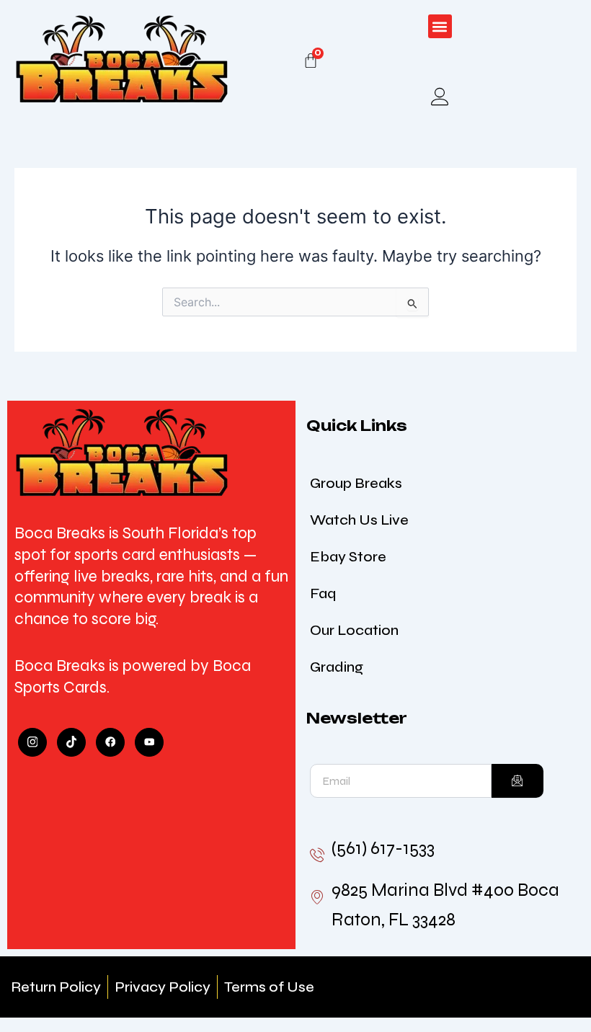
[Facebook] (110, 742)
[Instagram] (32, 742)
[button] (440, 26)
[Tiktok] (71, 742)
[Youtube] (149, 742)
